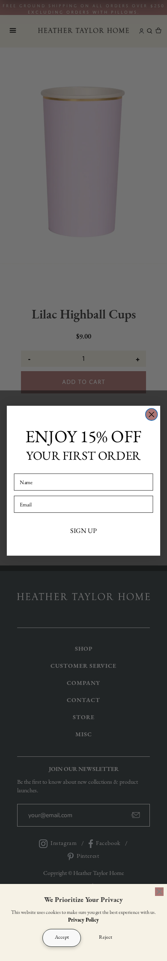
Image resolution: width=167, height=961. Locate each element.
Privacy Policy (83, 920)
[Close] (159, 891)
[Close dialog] (152, 414)
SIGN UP (83, 530)
